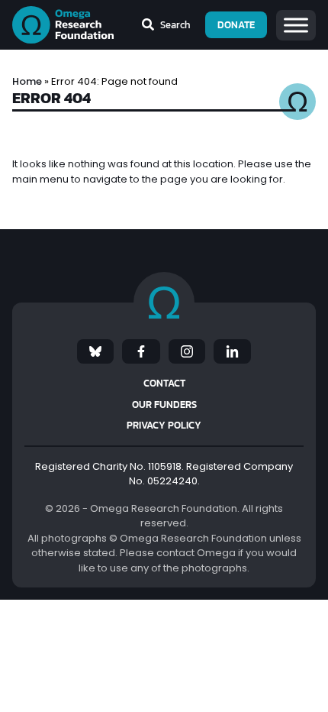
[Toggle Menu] (296, 25)
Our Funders (164, 404)
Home (27, 81)
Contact (164, 383)
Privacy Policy (164, 425)
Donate (236, 25)
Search (175, 25)
